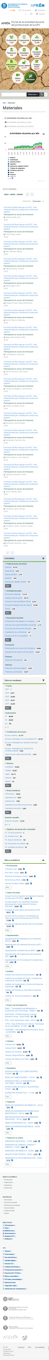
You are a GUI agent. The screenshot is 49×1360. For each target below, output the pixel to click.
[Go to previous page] (27, 194)
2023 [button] (7, 704)
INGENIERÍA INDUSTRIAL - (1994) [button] (18, 1141)
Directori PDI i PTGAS (12, 1273)
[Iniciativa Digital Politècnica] (11, 1299)
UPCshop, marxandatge (13, 1279)
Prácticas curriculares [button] (13, 672)
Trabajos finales (9, 1210)
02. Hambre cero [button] (12, 836)
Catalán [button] (8, 770)
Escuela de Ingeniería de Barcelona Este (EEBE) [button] (24, 924)
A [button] (5, 727)
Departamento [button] (12, 935)
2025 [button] (7, 697)
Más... (8, 586)
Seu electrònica (10, 1257)
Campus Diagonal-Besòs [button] (15, 1055)
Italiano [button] (8, 781)
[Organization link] (31, 898)
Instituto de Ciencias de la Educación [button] (19, 975)
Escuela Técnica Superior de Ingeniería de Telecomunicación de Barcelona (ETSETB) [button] (22, 917)
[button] (40, 14)
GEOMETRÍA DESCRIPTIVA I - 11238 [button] (19, 1093)
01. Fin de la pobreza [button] (13, 833)
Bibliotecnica (9, 1231)
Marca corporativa (11, 1276)
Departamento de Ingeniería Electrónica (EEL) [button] (23, 945)
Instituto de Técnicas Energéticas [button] (18, 996)
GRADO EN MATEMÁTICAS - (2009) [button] (19, 1123)
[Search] (41, 94)
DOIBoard (8, 1239)
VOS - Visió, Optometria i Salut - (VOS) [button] (20, 1020)
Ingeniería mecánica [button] (13, 808)
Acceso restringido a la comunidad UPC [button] (21, 739)
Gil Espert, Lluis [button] (11, 869)
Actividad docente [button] (13, 591)
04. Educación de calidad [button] (15, 844)
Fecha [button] (8, 686)
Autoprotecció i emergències (15, 1289)
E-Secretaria (9, 1254)
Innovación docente (10, 1202)
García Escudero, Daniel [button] (14, 883)
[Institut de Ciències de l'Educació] (18, 1318)
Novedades (41, 10)
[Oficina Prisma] (18, 1328)
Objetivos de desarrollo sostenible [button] (20, 829)
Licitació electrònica (12, 1267)
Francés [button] (8, 778)
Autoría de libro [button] (11, 574)
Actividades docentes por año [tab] (19, 118)
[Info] (12, 10)
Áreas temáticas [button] (12, 790)
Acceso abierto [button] (11, 735)
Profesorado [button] (11, 866)
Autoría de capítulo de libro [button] (15, 582)
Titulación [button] (10, 1102)
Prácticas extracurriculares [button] (15, 668)
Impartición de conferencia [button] (16, 632)
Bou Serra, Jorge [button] (12, 873)
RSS (29, 1347)
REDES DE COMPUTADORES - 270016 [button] (20, 1077)
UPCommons (9, 1225)
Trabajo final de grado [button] (14, 598)
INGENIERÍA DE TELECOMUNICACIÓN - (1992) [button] (23, 1158)
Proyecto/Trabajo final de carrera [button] (18, 605)
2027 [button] (7, 689)
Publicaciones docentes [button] (16, 564)
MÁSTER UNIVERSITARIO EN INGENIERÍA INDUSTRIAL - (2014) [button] (21, 1118)
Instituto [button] (9, 971)
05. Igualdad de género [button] (14, 847)
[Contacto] (31, 14)
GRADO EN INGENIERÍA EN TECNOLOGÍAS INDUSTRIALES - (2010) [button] (22, 1112)
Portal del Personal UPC (13, 1270)
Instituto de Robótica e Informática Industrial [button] (23, 990)
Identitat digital (10, 1260)
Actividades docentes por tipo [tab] (19, 122)
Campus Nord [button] (10, 1048)
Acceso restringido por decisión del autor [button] (21, 742)
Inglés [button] (7, 774)
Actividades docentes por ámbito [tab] (20, 126)
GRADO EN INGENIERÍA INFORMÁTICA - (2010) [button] (24, 1105)
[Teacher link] (24, 869)
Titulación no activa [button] (14, 1138)
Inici (4, 103)
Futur (6, 1228)
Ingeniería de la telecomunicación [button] (18, 805)
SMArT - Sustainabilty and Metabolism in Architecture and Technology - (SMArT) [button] (21, 1009)
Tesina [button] (7, 609)
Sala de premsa (10, 1282)
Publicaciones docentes (12, 1205)
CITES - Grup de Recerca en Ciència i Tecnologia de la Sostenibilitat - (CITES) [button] (24, 1025)
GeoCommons (9, 1233)
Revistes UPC (9, 1236)
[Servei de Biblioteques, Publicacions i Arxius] (15, 1309)
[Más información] (46, 94)
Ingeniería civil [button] (10, 797)
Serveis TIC (9, 1263)
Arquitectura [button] (10, 801)
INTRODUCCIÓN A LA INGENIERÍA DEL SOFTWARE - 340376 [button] (20, 1082)
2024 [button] (7, 700)
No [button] (6, 824)
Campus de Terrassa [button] (13, 1052)
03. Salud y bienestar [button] (13, 840)
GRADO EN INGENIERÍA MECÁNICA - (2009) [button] (22, 1126)
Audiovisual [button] (9, 571)
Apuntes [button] (8, 578)
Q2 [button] (6, 720)
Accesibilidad (39, 1347)
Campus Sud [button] (10, 1044)
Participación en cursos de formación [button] (20, 648)
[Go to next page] (32, 194)
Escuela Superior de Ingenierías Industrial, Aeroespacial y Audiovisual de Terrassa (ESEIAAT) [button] (21, 904)
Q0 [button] (6, 724)
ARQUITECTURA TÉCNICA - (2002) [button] (18, 1154)
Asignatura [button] (10, 1068)
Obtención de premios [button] (14, 660)
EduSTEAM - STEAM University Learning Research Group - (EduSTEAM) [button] (20, 1015)
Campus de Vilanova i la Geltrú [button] (17, 1059)
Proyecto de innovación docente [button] (18, 628)
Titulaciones (8, 1188)
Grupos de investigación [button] (16, 1005)
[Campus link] (42, 1011)
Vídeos (6, 1213)
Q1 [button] (6, 716)
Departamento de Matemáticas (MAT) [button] (20, 950)
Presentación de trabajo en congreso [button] (20, 621)
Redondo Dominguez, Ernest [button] (16, 876)
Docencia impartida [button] (13, 594)
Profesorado (8, 1180)
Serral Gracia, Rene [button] (12, 880)
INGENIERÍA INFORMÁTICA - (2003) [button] (19, 1151)
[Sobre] (26, 14)
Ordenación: (26, 201)
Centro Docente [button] (12, 893)
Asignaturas (8, 1185)
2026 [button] (7, 693)
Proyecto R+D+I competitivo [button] (16, 636)
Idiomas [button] (9, 763)
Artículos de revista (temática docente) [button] (20, 625)
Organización (8, 1182)
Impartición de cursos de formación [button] (19, 652)
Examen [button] (8, 567)
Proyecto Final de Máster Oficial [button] (18, 601)
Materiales (32, 94)
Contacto (21, 1347)
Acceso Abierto (9, 1208)
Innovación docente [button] (14, 618)
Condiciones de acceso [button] (15, 732)
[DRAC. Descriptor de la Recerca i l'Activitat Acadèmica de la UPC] (25, 1337)
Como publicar (26, 10)
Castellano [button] (9, 767)
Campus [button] (9, 1041)
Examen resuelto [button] (11, 821)
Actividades (8, 1200)
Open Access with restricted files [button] (18, 754)
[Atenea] (10, 1337)
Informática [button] (9, 794)
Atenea (7, 1251)
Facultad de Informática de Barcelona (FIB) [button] (22, 910)
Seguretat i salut (10, 1285)
